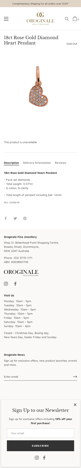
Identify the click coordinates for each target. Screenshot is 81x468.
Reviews (60, 162)
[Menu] (6, 18)
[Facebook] (44, 457)
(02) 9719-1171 (23, 257)
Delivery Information (37, 162)
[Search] (67, 20)
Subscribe (40, 445)
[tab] (13, 163)
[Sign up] (75, 377)
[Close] (75, 404)
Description (11, 162)
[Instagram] (37, 457)
